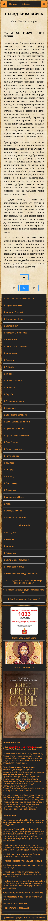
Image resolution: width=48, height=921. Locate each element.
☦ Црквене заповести (14, 429)
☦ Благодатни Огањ (13, 511)
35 (14, 288)
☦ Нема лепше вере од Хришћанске (21, 574)
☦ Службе (8, 394)
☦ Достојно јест (11, 326)
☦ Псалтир (9, 360)
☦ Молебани (9, 387)
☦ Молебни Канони (13, 381)
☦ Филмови (9, 463)
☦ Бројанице (10, 408)
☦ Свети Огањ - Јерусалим (16, 560)
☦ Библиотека (10, 340)
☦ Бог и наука (10, 476)
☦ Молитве (9, 546)
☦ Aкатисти (9, 539)
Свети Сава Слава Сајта (24, 638)
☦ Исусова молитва (13, 305)
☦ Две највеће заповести (16, 415)
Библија (26, 4)
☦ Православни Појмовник (16, 435)
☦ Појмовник (10, 553)
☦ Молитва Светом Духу (15, 312)
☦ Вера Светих (11, 442)
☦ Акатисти (9, 367)
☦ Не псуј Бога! (11, 532)
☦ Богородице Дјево (13, 319)
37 (34, 288)
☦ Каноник (8, 374)
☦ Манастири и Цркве (14, 497)
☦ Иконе (8, 504)
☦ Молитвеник (10, 353)
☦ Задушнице (10, 490)
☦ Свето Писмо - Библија (15, 346)
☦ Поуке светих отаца (14, 449)
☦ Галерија (9, 470)
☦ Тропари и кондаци (14, 401)
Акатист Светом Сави (24, 667)
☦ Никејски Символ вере (15, 333)
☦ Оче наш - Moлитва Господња (19, 298)
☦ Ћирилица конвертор (15, 517)
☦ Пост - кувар (10, 483)
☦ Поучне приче (11, 456)
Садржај (13, 4)
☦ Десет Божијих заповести (17, 422)
